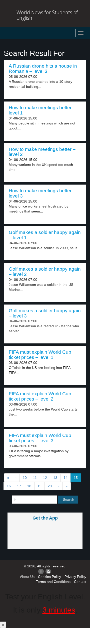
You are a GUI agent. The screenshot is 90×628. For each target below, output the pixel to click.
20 (50, 486)
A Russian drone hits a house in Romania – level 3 (43, 68)
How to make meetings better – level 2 (42, 152)
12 (45, 478)
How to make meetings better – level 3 (42, 193)
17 (19, 486)
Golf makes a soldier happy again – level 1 (45, 235)
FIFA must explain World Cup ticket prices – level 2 (40, 396)
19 (40, 486)
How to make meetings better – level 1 (42, 110)
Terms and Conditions (53, 582)
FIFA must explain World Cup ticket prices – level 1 (40, 354)
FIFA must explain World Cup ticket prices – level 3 (40, 438)
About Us (27, 577)
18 (29, 486)
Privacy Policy (75, 577)
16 (9, 486)
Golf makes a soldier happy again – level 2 (45, 271)
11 (35, 478)
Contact (80, 582)
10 (25, 478)
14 (66, 478)
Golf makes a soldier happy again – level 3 (45, 313)
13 (55, 478)
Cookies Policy (49, 577)
